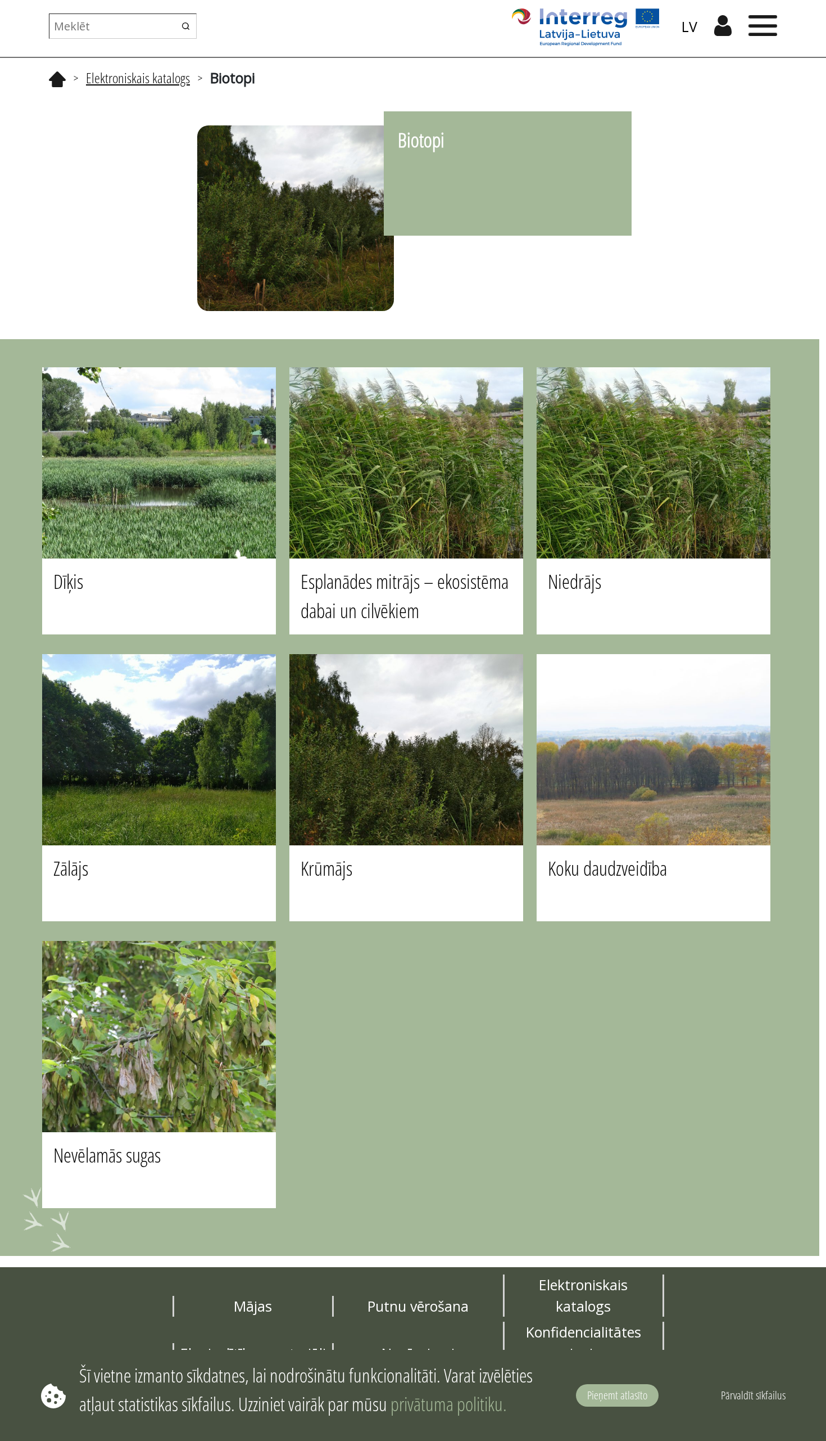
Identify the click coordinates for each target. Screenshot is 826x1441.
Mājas (253, 1306)
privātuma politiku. (449, 1404)
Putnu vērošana (418, 1306)
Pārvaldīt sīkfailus (753, 1395)
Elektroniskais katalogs (138, 77)
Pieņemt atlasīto (617, 1395)
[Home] (57, 77)
